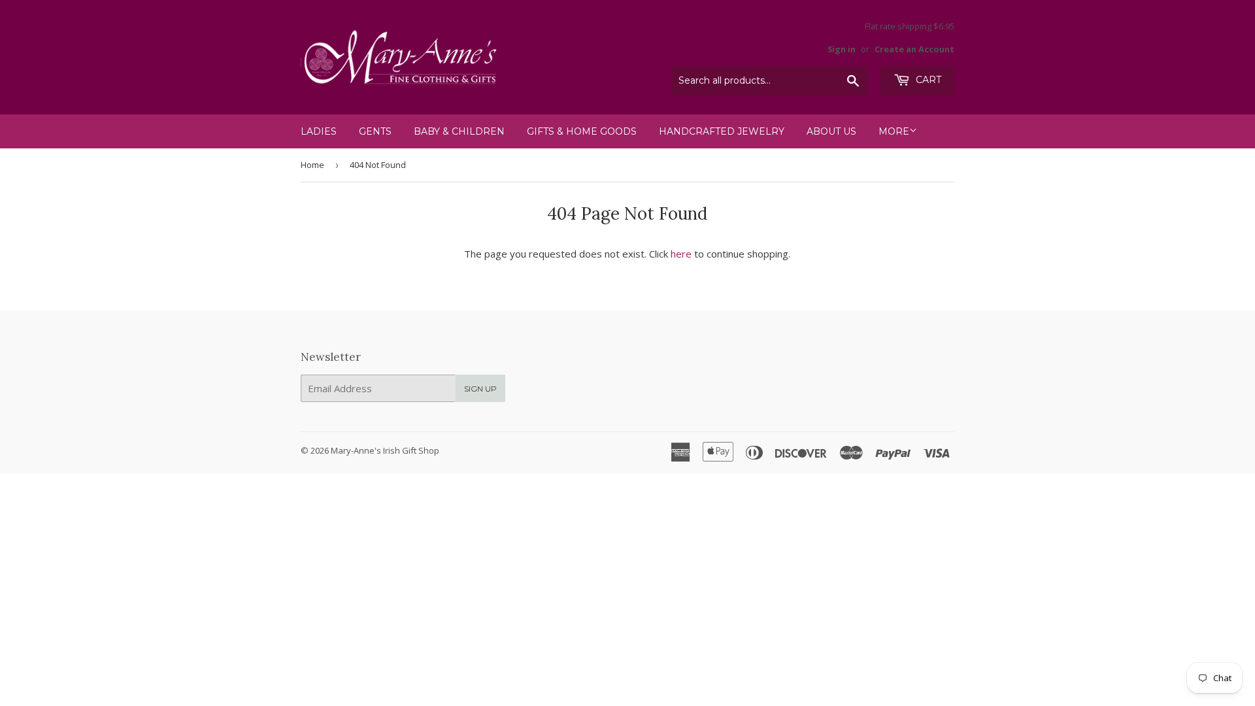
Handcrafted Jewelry (721, 131)
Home (312, 165)
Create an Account (914, 49)
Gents (375, 131)
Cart (927, 80)
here (681, 253)
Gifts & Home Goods (582, 131)
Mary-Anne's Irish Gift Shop (385, 450)
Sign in (842, 49)
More (893, 131)
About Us (831, 131)
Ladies (319, 131)
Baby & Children (459, 131)
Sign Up (480, 389)
